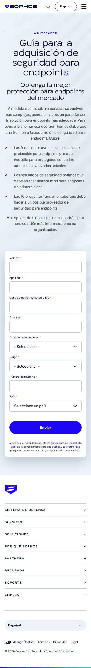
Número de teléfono (23, 376)
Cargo (14, 357)
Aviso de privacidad (69, 450)
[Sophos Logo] (21, 6)
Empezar (66, 6)
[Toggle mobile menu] (83, 6)
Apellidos (16, 278)
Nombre (15, 258)
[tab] (45, 510)
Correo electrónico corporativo (30, 297)
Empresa (16, 317)
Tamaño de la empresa (25, 337)
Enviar (45, 427)
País (13, 396)
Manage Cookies (23, 642)
